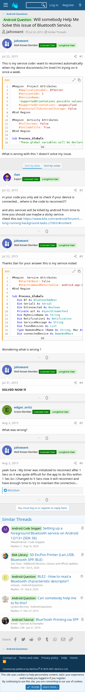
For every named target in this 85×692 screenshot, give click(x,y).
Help (64, 658)
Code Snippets (36, 542)
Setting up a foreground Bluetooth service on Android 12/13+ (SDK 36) (44, 533)
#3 (81, 256)
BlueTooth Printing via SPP (57, 619)
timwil (14, 623)
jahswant (15, 31)
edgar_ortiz (23, 407)
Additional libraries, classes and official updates (51, 563)
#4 (81, 383)
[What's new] (80, 5)
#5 (81, 423)
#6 (81, 463)
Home (74, 658)
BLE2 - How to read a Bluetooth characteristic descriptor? (41, 579)
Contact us (9, 658)
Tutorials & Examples (31, 623)
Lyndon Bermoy (20, 606)
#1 (81, 56)
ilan (17, 174)
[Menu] (6, 5)
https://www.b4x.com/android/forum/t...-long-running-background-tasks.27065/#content (42, 221)
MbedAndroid (18, 542)
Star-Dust (16, 563)
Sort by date (32, 165)
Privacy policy (49, 658)
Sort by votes (52, 165)
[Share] (75, 56)
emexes (15, 585)
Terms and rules (29, 658)
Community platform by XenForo (35, 668)
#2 (81, 190)
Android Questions (32, 585)
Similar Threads (56, 32)
